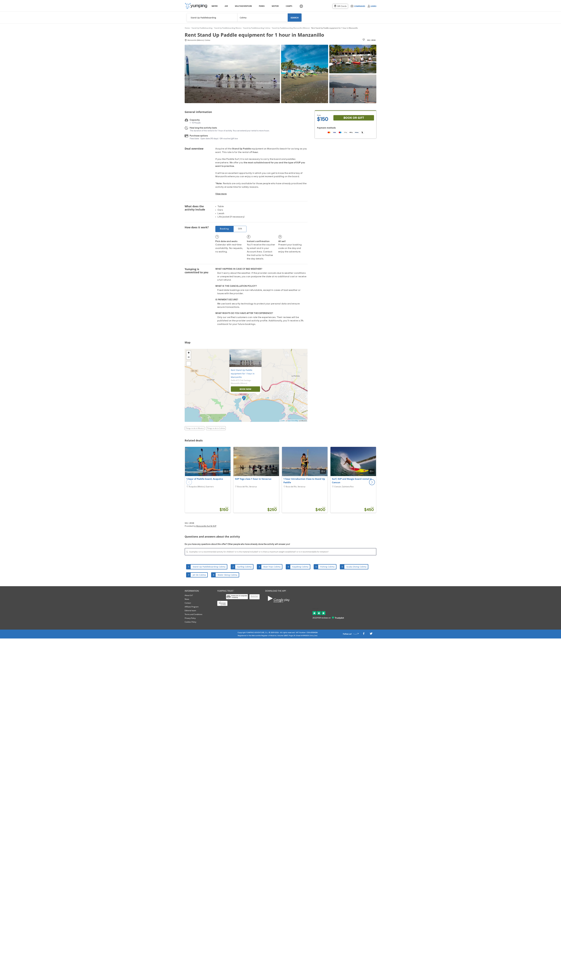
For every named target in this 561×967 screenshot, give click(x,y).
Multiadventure (243, 6)
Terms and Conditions (193, 614)
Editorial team (190, 610)
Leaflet (282, 421)
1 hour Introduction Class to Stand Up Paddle (304, 480)
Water (214, 6)
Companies (359, 6)
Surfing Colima (244, 566)
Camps (289, 6)
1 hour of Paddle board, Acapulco (204, 478)
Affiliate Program (192, 606)
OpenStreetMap (293, 421)
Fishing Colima (327, 566)
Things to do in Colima (216, 428)
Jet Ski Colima (199, 574)
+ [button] (189, 353)
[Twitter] (371, 634)
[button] (372, 482)
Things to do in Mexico (195, 428)
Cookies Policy (190, 622)
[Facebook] (363, 634)
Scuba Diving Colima (356, 566)
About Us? (189, 595)
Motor (275, 6)
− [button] (189, 357)
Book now (245, 389)
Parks (261, 6)
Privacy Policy (190, 618)
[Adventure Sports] (196, 6)
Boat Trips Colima (271, 566)
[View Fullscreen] (188, 363)
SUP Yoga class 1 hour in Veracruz (253, 478)
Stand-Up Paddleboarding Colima (209, 566)
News (187, 599)
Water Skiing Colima (227, 574)
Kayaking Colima (300, 566)
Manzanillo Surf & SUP (206, 526)
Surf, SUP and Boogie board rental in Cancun (352, 480)
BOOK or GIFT (353, 118)
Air (226, 6)
